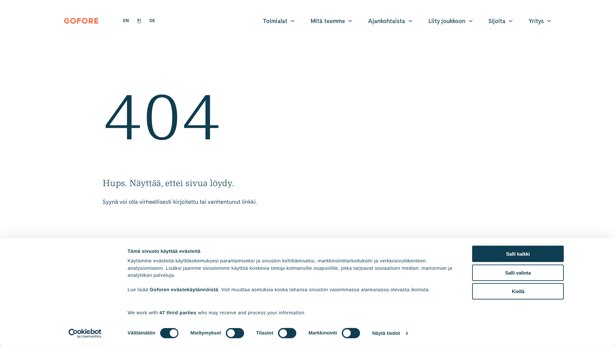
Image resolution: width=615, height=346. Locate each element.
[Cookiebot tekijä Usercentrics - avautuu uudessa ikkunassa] (85, 333)
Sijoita (496, 21)
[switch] (235, 333)
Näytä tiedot (386, 333)
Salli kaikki (518, 254)
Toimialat (275, 21)
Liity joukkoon (446, 21)
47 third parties (178, 312)
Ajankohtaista (386, 21)
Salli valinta (518, 272)
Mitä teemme (327, 21)
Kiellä (518, 291)
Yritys (536, 21)
